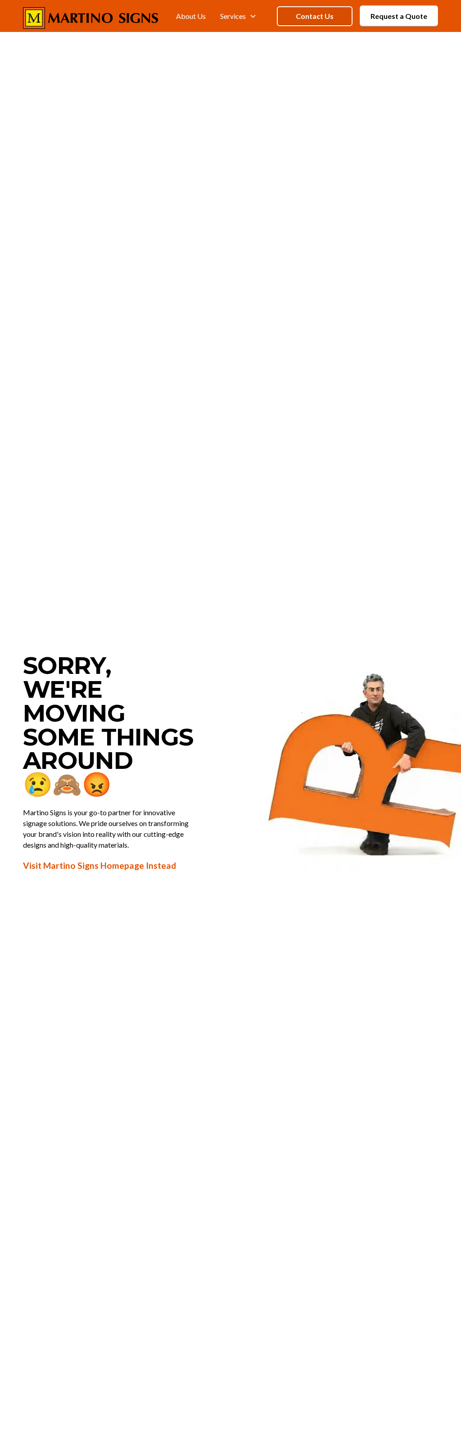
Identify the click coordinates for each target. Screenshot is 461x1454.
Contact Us (315, 16)
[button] (238, 16)
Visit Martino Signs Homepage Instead (99, 865)
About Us (191, 16)
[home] (90, 16)
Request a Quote (399, 16)
